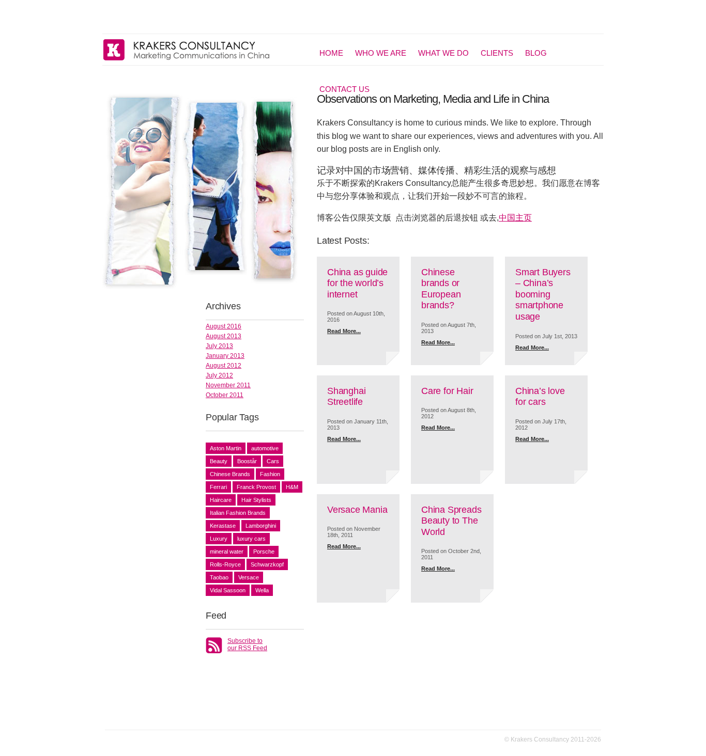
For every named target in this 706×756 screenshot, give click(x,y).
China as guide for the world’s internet (357, 283)
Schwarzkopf (267, 564)
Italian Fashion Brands (238, 513)
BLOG (536, 53)
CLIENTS (497, 53)
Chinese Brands (230, 474)
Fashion (270, 474)
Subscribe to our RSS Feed (247, 644)
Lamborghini (260, 526)
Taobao (219, 577)
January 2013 (225, 355)
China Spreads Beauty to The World (451, 521)
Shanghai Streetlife (346, 396)
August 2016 (223, 326)
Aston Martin (225, 448)
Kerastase (223, 526)
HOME (331, 53)
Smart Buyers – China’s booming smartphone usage (543, 294)
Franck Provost (256, 487)
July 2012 (219, 375)
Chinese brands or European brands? (441, 289)
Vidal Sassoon (227, 590)
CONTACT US (344, 89)
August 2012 (223, 365)
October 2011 (224, 395)
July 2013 (219, 346)
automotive (265, 448)
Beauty (218, 461)
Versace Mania (357, 510)
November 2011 (228, 385)
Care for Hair (447, 391)
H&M (292, 487)
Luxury (218, 539)
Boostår (247, 461)
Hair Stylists (256, 500)
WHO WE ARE (380, 53)
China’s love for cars (540, 396)
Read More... (344, 331)
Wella (262, 590)
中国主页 (515, 217)
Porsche (263, 551)
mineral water (226, 551)
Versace (248, 577)
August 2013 (223, 336)
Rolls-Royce (225, 564)
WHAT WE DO (443, 53)
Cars (273, 461)
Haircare (221, 500)
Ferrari (218, 487)
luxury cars (251, 539)
